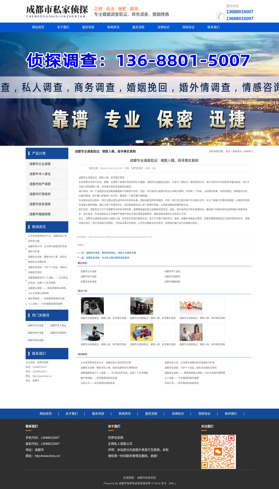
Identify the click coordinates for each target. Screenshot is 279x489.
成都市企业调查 (40, 164)
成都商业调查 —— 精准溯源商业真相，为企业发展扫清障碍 (195, 373)
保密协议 (188, 27)
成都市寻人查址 (40, 174)
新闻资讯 (113, 27)
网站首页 (38, 27)
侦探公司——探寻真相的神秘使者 (98, 383)
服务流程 (138, 27)
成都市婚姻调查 (40, 214)
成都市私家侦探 (146, 477)
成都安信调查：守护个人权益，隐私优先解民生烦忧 (191, 368)
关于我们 (63, 27)
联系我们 (213, 27)
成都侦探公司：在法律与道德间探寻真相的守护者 (190, 362)
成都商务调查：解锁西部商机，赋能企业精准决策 (111, 253)
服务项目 (88, 27)
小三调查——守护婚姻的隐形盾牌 (45, 304)
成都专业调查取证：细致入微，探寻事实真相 (103, 318)
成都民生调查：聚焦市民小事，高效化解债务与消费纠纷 (109, 368)
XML (171, 483)
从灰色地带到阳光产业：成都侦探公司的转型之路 (106, 362)
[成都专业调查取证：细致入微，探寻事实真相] (103, 306)
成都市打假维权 (40, 194)
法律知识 (163, 27)
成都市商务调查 (40, 204)
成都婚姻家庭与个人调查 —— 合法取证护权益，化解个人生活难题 (114, 373)
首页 (228, 151)
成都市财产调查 (40, 184)
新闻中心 (248, 151)
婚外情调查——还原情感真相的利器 (46, 298)
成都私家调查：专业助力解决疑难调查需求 (107, 258)
